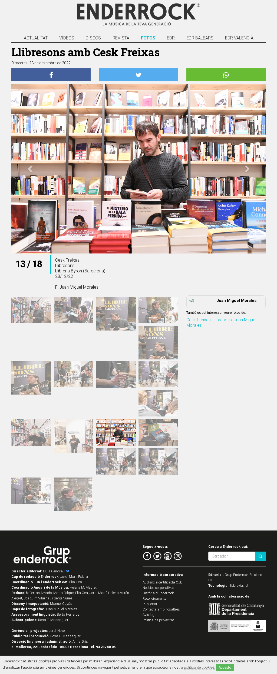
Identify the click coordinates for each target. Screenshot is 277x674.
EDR (171, 38)
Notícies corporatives (158, 588)
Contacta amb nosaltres (161, 609)
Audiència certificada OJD (163, 582)
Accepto (225, 667)
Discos (93, 38)
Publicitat (150, 604)
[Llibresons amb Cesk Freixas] (31, 310)
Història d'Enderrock (158, 593)
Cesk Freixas (198, 319)
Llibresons (222, 319)
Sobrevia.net (238, 585)
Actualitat (36, 38)
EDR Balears (199, 38)
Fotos (148, 38)
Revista (121, 38)
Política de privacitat (158, 620)
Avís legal (150, 615)
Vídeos (66, 38)
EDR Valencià (239, 38)
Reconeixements (155, 598)
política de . (199, 667)
